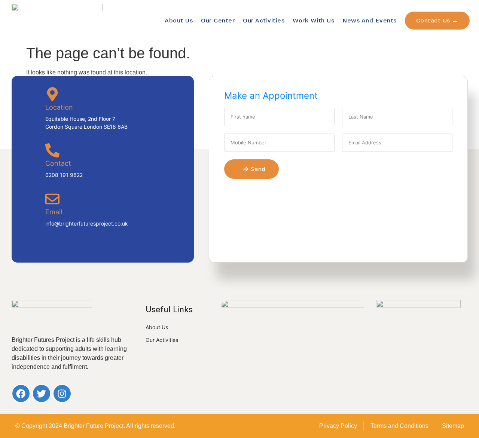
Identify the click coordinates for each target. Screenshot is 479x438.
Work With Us (313, 20)
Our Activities (263, 20)
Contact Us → (437, 20)
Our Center (218, 20)
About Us (179, 20)
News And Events (369, 20)
